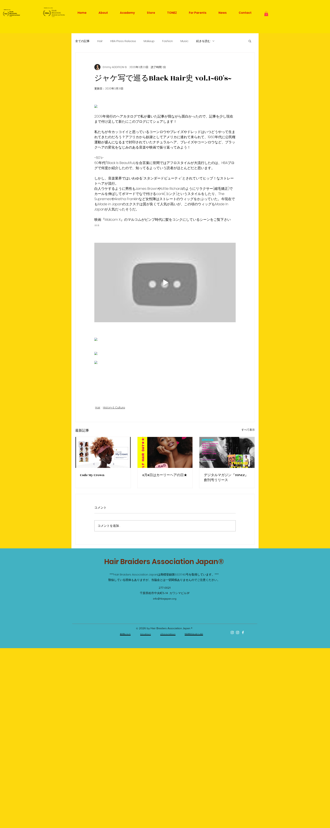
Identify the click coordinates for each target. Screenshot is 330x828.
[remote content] (165, 107)
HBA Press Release (123, 41)
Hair (100, 41)
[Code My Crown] (103, 452)
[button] (266, 13)
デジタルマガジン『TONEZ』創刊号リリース (226, 478)
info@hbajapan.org (164, 598)
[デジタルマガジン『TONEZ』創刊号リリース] (227, 452)
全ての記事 (82, 41)
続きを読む (203, 41)
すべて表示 (248, 430)
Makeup (149, 41)
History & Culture (114, 407)
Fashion (167, 41)
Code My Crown (92, 475)
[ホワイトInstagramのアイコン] (232, 632)
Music (184, 41)
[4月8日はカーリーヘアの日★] (165, 452)
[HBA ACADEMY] (237, 632)
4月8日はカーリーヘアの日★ (164, 475)
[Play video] (165, 282)
